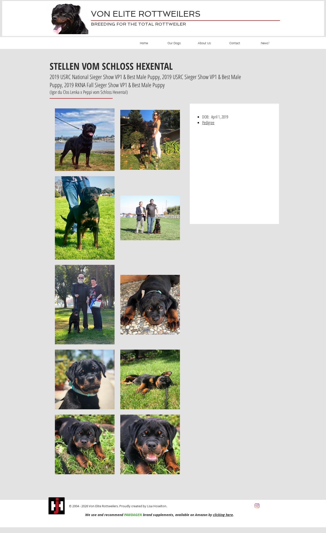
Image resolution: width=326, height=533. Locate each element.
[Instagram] (257, 505)
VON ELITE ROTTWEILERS (145, 14)
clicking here (223, 514)
